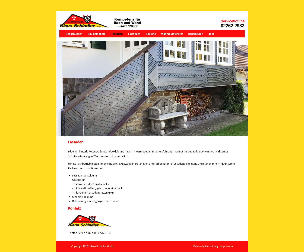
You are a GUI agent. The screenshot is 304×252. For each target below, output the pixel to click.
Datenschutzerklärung (205, 246)
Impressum (226, 246)
